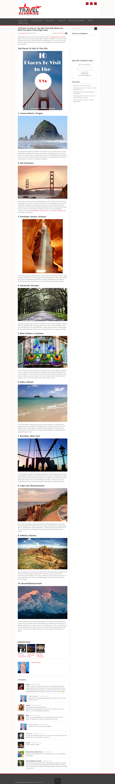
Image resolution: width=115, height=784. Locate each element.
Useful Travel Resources (76, 20)
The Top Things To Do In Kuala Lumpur (31, 655)
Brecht (28, 684)
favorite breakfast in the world (36, 210)
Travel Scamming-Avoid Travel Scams (24, 782)
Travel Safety (50, 20)
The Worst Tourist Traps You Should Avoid (22, 655)
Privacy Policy (23, 23)
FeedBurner (88, 75)
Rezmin (28, 705)
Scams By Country (37, 20)
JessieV (28, 743)
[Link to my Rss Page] (91, 3)
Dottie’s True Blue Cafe (59, 210)
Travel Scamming (23, 33)
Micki (27, 715)
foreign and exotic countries (58, 37)
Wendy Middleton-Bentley (34, 761)
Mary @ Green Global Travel (34, 752)
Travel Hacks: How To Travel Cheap (82, 85)
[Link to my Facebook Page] (87, 3)
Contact (90, 20)
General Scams (22, 20)
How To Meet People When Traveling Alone (40, 655)
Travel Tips (61, 20)
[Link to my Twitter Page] (95, 3)
